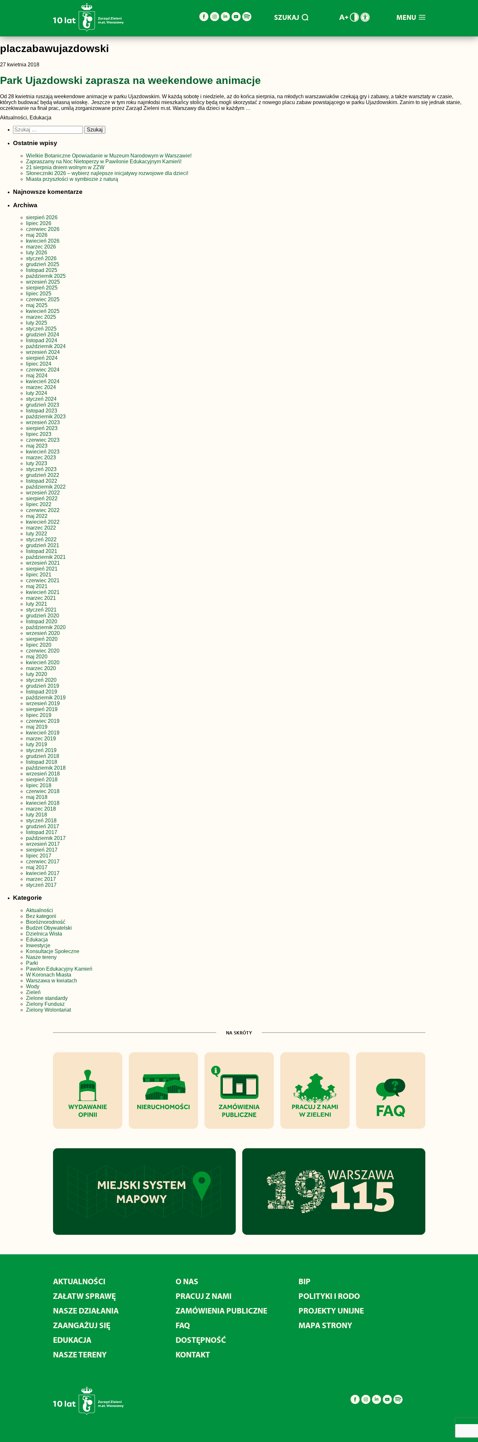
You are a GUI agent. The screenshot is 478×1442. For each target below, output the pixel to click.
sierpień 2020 (42, 639)
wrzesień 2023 (43, 422)
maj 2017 (36, 867)
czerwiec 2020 (43, 651)
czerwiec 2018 (43, 791)
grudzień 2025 (42, 264)
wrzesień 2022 (43, 492)
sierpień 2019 (42, 709)
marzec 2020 (41, 668)
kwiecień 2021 (43, 592)
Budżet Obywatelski (49, 928)
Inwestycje (38, 945)
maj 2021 (36, 586)
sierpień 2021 (42, 569)
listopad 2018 (41, 762)
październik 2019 (46, 697)
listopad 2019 (41, 691)
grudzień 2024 (42, 334)
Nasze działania (86, 1310)
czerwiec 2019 (43, 721)
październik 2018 (46, 768)
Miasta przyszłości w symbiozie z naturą (72, 179)
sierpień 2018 (42, 779)
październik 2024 (46, 346)
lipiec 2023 (38, 434)
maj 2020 (36, 656)
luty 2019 (36, 744)
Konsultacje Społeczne (52, 951)
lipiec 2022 (38, 504)
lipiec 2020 (38, 645)
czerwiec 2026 (43, 229)
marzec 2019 (41, 738)
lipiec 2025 (38, 293)
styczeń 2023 (41, 469)
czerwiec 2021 (43, 580)
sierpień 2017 (42, 850)
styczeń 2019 (41, 750)
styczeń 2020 (41, 680)
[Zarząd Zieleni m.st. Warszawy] (88, 30)
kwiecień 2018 (43, 803)
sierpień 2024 (42, 358)
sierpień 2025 (42, 287)
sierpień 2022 (42, 498)
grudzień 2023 (42, 405)
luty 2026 (36, 252)
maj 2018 (36, 797)
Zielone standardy (47, 998)
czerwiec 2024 (43, 369)
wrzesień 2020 (43, 633)
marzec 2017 (41, 879)
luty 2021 (36, 604)
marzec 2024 (41, 387)
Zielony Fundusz (45, 1004)
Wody (32, 986)
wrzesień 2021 (43, 563)
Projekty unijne (331, 1310)
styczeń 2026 (41, 258)
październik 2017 (46, 838)
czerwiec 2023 (43, 440)
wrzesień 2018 (43, 773)
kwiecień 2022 (43, 522)
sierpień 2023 (42, 428)
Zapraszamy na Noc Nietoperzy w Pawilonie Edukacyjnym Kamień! (104, 161)
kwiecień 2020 (43, 662)
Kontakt (193, 1354)
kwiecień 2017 (43, 873)
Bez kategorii (41, 916)
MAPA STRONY (325, 1325)
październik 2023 (46, 416)
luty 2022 (36, 533)
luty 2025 (36, 323)
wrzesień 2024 (43, 352)
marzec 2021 (41, 598)
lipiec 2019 (38, 715)
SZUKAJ (286, 17)
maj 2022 (36, 516)
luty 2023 (36, 463)
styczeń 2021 (41, 610)
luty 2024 (36, 393)
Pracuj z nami (204, 1296)
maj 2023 (36, 446)
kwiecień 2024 (43, 381)
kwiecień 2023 (43, 451)
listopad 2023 (41, 410)
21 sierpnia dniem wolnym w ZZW (65, 167)
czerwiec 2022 (43, 510)
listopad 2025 (41, 270)
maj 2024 (36, 375)
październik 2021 (46, 557)
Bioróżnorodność (45, 922)
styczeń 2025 (41, 328)
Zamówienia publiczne (221, 1310)
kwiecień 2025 (43, 311)
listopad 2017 (41, 832)
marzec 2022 (41, 528)
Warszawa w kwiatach (51, 980)
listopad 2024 (41, 340)
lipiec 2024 (38, 364)
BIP (305, 1281)
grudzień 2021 (42, 545)
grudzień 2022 (42, 475)
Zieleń (33, 992)
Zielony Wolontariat (48, 1010)
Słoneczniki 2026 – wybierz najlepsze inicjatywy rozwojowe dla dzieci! (107, 173)
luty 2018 (36, 814)
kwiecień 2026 (43, 241)
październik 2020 (46, 627)
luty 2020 (36, 674)
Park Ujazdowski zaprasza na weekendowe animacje (130, 80)
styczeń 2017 (41, 885)
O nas (187, 1281)
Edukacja (37, 939)
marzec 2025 (41, 317)
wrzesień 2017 (43, 844)
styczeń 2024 (41, 399)
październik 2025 (46, 276)
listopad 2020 (41, 621)
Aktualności (39, 910)
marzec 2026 (41, 246)
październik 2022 (46, 487)
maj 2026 (36, 235)
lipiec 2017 (38, 855)
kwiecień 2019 (43, 732)
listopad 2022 (41, 481)
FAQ (183, 1325)
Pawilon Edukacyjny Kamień (59, 969)
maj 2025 (36, 305)
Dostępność (201, 1340)
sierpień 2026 (42, 217)
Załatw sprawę (84, 1296)
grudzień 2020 (42, 615)
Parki (32, 963)
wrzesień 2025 (43, 282)
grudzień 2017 (42, 826)
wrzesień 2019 (43, 703)
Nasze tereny (41, 957)
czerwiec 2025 (43, 299)
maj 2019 (36, 727)
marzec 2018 (41, 809)
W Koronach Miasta (48, 974)
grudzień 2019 (42, 686)
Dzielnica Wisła (44, 934)
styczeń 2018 (41, 820)
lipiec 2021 (38, 574)
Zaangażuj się (81, 1325)
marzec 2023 (41, 457)
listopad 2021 (41, 551)
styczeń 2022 (41, 539)
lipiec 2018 (38, 785)
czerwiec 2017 (43, 861)
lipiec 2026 (38, 223)
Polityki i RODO (329, 1296)
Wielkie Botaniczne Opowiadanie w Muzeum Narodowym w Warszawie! (109, 155)
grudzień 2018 (42, 756)
